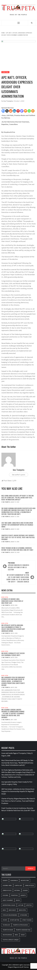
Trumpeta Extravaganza (20, 925)
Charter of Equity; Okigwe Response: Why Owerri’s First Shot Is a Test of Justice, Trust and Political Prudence (18, 537)
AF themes (25, 967)
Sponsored (23, 915)
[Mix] (25, 111)
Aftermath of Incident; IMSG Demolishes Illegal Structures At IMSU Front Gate (12, 601)
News (4, 910)
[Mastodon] (21, 111)
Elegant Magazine (14, 967)
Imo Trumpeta (8, 101)
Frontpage (5, 72)
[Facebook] (3, 111)
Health (18, 900)
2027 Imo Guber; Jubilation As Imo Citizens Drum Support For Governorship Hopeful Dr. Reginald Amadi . (17, 525)
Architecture (25, 880)
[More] (33, 111)
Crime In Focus (29, 885)
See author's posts (18, 475)
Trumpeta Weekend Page (23, 930)
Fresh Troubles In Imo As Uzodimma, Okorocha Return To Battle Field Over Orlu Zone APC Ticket (17, 549)
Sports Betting (14, 920)
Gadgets (23, 895)
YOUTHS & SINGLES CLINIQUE (11, 939)
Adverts (5, 880)
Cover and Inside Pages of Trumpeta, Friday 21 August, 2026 (17, 754)
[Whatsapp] (29, 111)
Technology (6, 925)
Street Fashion (26, 920)
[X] (7, 111)
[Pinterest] (18, 111)
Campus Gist (18, 885)
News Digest (12, 910)
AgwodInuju (14, 880)
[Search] (31, 23)
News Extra (4, 597)
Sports (5, 920)
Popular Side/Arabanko (10, 915)
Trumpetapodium (8, 930)
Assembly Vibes (7, 885)
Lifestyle (29, 905)
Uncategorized (7, 935)
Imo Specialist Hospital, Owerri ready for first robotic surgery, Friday (16, 783)
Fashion (25, 890)
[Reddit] (10, 111)
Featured (5, 895)
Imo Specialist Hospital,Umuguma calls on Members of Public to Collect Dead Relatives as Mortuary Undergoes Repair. (13, 628)
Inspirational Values (9, 905)
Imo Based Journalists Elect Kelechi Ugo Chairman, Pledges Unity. (13, 654)
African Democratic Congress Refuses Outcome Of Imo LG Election (18, 566)
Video (16, 935)
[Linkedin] (14, 111)
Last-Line (20, 905)
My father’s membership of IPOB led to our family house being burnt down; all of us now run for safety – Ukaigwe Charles (18, 577)
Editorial (17, 890)
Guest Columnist (8, 900)
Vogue (23, 935)
